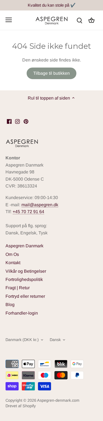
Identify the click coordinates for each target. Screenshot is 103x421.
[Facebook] (9, 121)
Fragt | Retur (17, 287)
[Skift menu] (8, 20)
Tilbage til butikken (51, 73)
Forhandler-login (21, 313)
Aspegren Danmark (24, 245)
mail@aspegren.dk (39, 204)
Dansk (55, 339)
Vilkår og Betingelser (25, 271)
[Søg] (79, 20)
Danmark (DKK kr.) (22, 339)
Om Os (12, 254)
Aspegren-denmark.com (58, 400)
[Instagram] (17, 121)
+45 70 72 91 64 (28, 211)
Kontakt (12, 262)
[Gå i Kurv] (91, 20)
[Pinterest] (26, 121)
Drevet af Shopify (20, 406)
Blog (10, 304)
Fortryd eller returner (25, 296)
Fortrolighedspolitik (24, 279)
